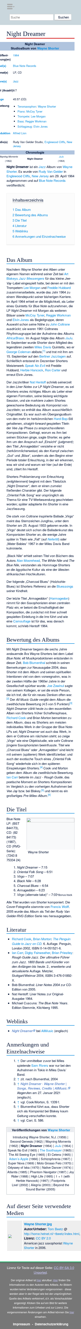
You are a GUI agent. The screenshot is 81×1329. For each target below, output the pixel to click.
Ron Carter (52, 370)
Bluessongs (65, 586)
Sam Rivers (39, 1065)
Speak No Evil (35, 365)
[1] (44, 350)
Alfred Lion (19, 133)
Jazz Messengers (31, 278)
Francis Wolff (60, 906)
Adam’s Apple (18, 1158)
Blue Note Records (24, 66)
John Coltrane (60, 324)
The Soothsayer (51, 1150)
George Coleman (18, 351)
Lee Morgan (38, 116)
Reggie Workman (35, 121)
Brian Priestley (62, 952)
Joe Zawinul (55, 685)
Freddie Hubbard (59, 287)
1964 (16, 55)
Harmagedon (59, 598)
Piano (21, 111)
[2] (7, 698)
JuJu (61, 156)
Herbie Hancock (31, 370)
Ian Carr (12, 777)
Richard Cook (16, 717)
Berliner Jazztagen (52, 356)
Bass (20, 121)
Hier (55, 1280)
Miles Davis (43, 347)
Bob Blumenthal (34, 662)
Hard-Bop (60, 418)
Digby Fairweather (37, 952)
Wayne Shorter (48, 48)
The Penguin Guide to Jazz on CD (41, 941)
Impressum (21, 1324)
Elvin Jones (40, 126)
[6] (49, 794)
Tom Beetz (55, 1229)
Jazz (15, 81)
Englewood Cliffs (54, 142)
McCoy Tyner (34, 111)
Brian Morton (42, 939)
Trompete (23, 116)
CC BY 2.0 (43, 1238)
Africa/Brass (15, 338)
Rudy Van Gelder (51, 171)
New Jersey (40, 176)
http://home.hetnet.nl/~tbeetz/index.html (51, 1233)
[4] (41, 767)
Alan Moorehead (28, 560)
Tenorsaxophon (26, 106)
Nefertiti (53, 539)
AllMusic (47, 1030)
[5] (42, 790)
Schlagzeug (24, 126)
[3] (71, 703)
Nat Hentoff (38, 382)
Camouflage (21, 621)
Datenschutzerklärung (51, 1324)
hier (39, 1280)
